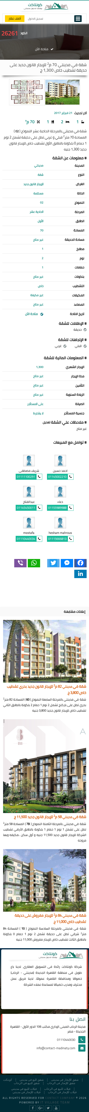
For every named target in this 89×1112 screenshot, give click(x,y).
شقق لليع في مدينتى (31, 1079)
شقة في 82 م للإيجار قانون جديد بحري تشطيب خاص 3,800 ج (46, 689)
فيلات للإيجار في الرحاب (62, 1092)
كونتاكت (67, 966)
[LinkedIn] (80, 574)
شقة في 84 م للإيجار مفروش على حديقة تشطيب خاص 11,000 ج (50, 918)
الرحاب (15, 972)
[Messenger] (67, 563)
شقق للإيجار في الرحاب (61, 1083)
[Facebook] (80, 563)
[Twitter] (53, 563)
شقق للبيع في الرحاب (27, 1083)
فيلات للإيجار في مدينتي (27, 1092)
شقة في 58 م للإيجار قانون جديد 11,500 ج (50, 817)
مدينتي (28, 972)
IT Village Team (55, 1102)
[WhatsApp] (34, 563)
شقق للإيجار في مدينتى (65, 1079)
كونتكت (7, 1079)
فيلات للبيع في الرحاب (57, 1089)
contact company (60, 1098)
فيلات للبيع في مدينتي (24, 1089)
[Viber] (20, 563)
